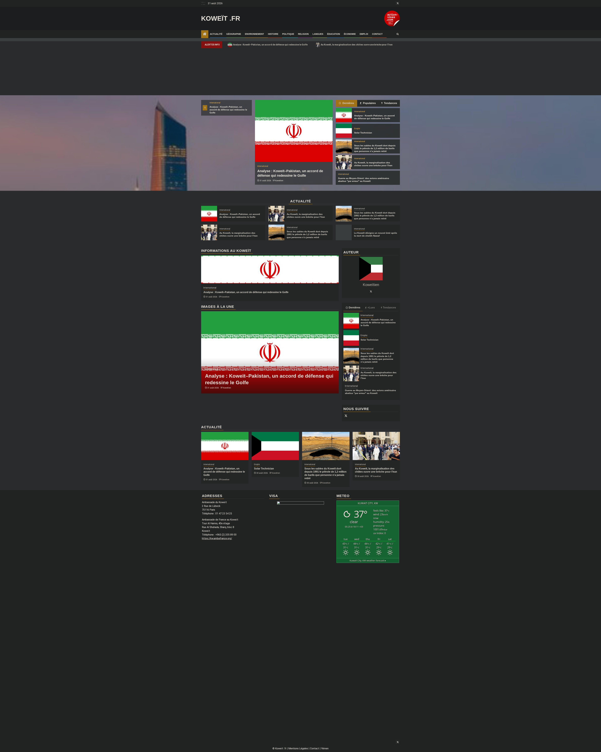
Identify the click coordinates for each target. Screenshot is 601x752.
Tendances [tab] (390, 103)
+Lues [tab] (371, 307)
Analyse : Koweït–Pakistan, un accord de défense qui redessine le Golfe (268, 44)
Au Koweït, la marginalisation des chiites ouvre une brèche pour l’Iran (355, 44)
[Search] (398, 34)
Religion (303, 34)
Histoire (273, 34)
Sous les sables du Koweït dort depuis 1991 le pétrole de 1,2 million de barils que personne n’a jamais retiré (375, 148)
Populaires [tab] (369, 103)
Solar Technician (363, 132)
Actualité (216, 34)
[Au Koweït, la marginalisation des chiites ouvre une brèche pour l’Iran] (344, 162)
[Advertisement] (300, 72)
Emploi (364, 34)
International (215, 103)
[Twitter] (371, 291)
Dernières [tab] (348, 103)
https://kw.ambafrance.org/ (217, 538)
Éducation (333, 34)
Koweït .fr (220, 18)
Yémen (325, 748)
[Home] (204, 34)
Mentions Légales (298, 748)
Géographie (233, 34)
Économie (350, 34)
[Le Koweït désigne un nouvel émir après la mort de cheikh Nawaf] (344, 232)
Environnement (254, 34)
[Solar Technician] (344, 131)
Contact (377, 34)
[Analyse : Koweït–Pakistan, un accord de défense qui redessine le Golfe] (294, 131)
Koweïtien (279, 181)
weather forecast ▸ (368, 560)
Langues (318, 34)
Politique (288, 34)
